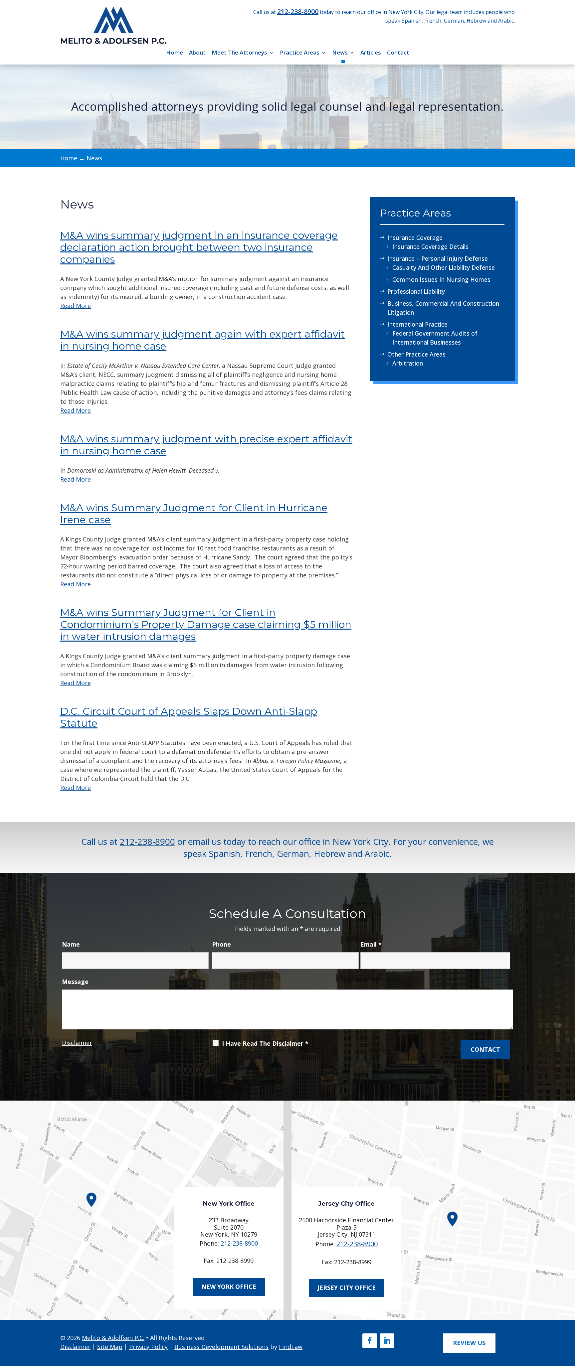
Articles (370, 52)
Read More (75, 306)
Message (75, 982)
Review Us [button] (469, 1343)
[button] (567, 1316)
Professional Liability (416, 291)
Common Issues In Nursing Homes (441, 279)
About (197, 52)
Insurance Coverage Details (430, 246)
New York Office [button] (228, 1286)
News (340, 52)
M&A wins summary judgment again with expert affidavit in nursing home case (202, 340)
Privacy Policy (148, 1347)
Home (174, 52)
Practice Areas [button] (299, 52)
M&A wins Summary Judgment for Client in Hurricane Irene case (193, 514)
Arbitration (407, 363)
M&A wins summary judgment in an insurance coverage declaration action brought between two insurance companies (199, 247)
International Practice (417, 324)
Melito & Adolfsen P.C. (113, 1338)
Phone (221, 944)
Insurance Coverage (415, 237)
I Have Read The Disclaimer (265, 1043)
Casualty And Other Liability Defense (443, 267)
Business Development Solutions (221, 1347)
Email (371, 944)
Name (71, 944)
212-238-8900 (297, 11)
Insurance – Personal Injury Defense (437, 258)
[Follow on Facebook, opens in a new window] (369, 1340)
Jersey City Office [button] (346, 1287)
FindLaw (290, 1347)
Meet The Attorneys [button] (239, 52)
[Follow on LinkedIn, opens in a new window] (387, 1340)
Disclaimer (77, 1043)
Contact (398, 52)
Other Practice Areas (416, 354)
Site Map (109, 1347)
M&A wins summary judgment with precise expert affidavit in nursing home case (206, 445)
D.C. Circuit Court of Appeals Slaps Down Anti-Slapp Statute (188, 717)
